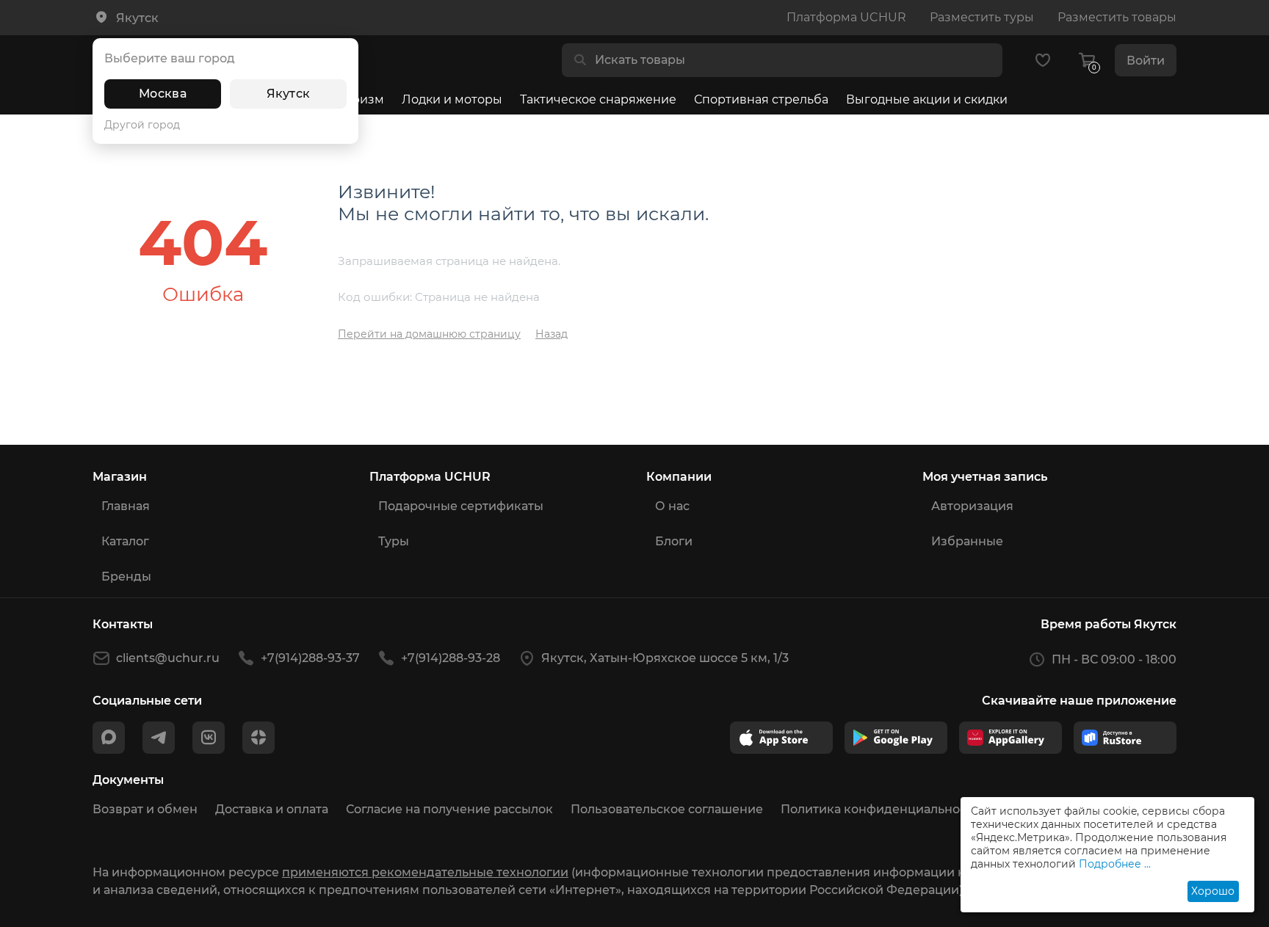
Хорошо (1212, 891)
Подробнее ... (1115, 863)
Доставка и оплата (271, 809)
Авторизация (972, 506)
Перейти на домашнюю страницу (429, 334)
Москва (163, 94)
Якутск (289, 94)
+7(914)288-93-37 (310, 658)
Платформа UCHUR (846, 17)
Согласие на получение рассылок (449, 809)
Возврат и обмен (145, 809)
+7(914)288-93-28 (450, 658)
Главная (125, 506)
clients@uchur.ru (168, 658)
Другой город (142, 124)
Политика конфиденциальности (880, 809)
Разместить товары (1117, 17)
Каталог (125, 541)
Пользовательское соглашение (667, 809)
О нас (672, 506)
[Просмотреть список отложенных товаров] (1043, 60)
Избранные (967, 541)
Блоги (674, 541)
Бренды (126, 577)
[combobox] (794, 60)
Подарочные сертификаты (460, 506)
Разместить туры (982, 17)
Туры (393, 541)
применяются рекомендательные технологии (425, 872)
